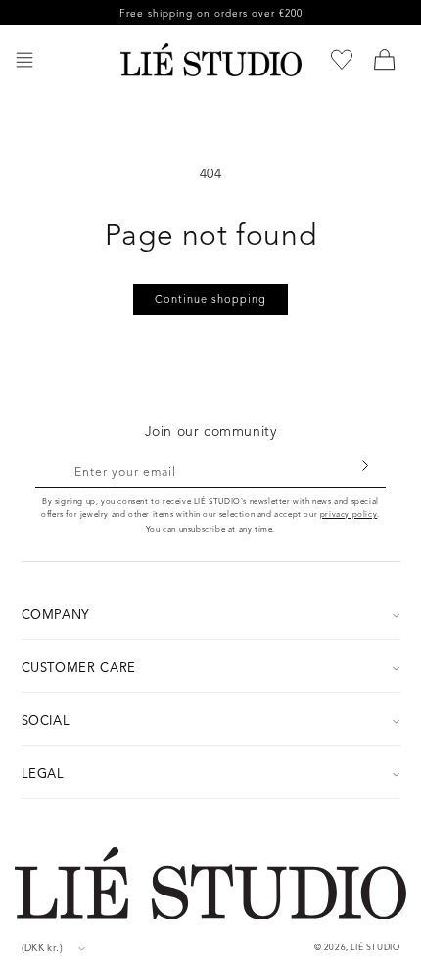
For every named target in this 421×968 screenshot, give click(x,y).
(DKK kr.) (43, 948)
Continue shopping (210, 299)
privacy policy (348, 514)
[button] (24, 59)
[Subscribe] (364, 466)
